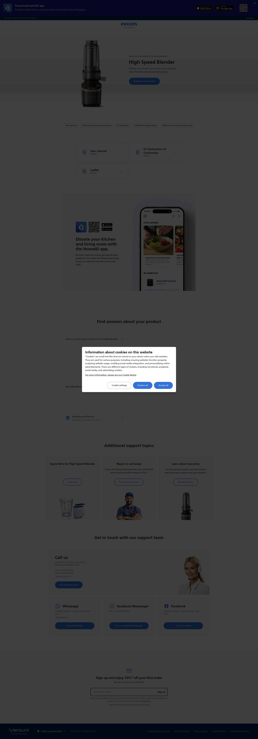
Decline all (143, 385)
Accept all (163, 385)
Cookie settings (119, 385)
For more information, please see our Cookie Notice (110, 375)
